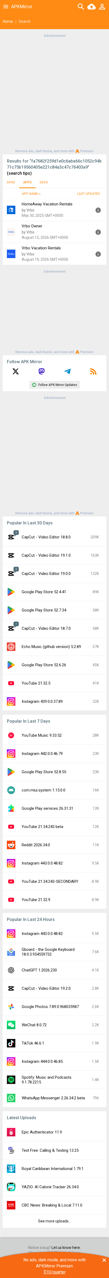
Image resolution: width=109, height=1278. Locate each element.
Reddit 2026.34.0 (36, 845)
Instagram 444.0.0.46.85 (42, 1061)
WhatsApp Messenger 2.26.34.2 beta (53, 1098)
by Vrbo (28, 210)
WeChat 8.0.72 (34, 1025)
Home (8, 21)
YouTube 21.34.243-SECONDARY (50, 881)
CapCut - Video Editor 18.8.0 (46, 537)
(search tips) (19, 173)
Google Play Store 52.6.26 (44, 665)
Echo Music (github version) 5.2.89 (51, 646)
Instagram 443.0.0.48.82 (42, 863)
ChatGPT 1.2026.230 (39, 970)
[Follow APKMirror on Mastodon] (41, 373)
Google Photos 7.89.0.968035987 (50, 1006)
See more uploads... (54, 1221)
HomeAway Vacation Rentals (47, 204)
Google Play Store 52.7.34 (44, 610)
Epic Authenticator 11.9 (42, 1132)
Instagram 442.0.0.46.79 (42, 753)
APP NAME (30, 194)
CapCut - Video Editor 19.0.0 (46, 573)
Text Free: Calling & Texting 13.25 (50, 1150)
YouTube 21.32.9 (36, 899)
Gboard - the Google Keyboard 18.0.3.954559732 (48, 952)
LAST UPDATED (88, 194)
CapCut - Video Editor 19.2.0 (46, 988)
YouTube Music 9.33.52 (42, 735)
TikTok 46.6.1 (33, 1043)
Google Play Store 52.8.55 (44, 772)
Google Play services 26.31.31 (47, 808)
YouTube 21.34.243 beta (42, 826)
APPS (27, 182)
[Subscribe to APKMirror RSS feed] (93, 373)
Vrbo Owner (32, 226)
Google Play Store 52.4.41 (44, 592)
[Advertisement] (54, 92)
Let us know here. (66, 1247)
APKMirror (21, 6)
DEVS (44, 182)
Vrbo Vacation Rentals (41, 248)
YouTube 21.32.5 (36, 683)
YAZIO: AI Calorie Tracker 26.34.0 (50, 1187)
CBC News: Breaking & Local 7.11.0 (52, 1205)
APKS (11, 182)
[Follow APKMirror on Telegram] (67, 373)
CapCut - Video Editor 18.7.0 (46, 628)
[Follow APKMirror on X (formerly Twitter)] (15, 373)
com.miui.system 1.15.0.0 (43, 790)
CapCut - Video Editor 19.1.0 (46, 555)
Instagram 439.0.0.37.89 (42, 701)
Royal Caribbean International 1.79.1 (53, 1168)
